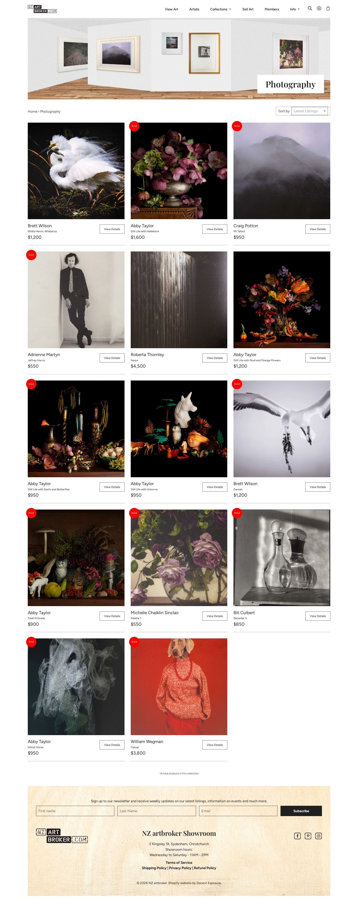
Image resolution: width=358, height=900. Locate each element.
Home (32, 111)
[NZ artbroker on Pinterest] (308, 838)
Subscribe (301, 811)
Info (293, 9)
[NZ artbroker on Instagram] (318, 838)
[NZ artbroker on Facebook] (297, 838)
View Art (171, 9)
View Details (112, 229)
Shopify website (179, 883)
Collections (219, 9)
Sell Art (248, 9)
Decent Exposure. (209, 883)
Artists (194, 9)
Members (272, 9)
